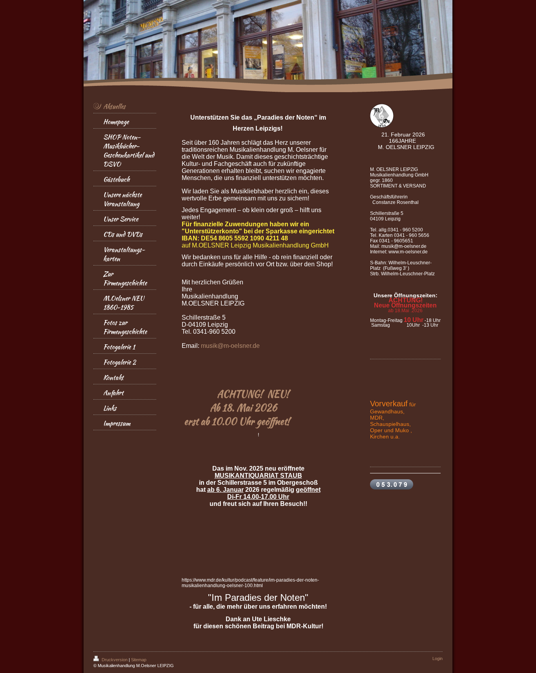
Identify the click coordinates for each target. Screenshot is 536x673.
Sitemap (138, 659)
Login (437, 658)
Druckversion (114, 659)
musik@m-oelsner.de (230, 345)
